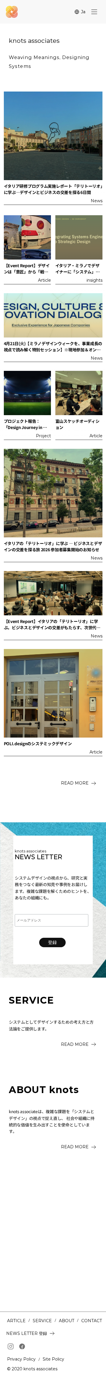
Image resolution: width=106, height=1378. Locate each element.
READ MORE (75, 783)
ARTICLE (16, 1320)
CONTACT (91, 1320)
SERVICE (42, 1320)
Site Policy (53, 1359)
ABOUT (66, 1320)
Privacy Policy (21, 1359)
